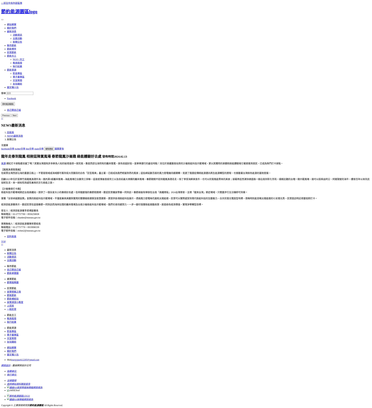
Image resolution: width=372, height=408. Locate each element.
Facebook (11, 98)
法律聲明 (11, 380)
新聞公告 (17, 42)
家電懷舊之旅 (14, 292)
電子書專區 (18, 77)
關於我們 (11, 351)
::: (2, 3)
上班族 (10, 306)
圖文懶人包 (13, 354)
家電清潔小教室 (15, 302)
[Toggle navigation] (2, 19)
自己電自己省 (14, 110)
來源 (3, 163)
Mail (9, 360)
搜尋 (3, 93)
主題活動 (17, 38)
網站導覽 (11, 347)
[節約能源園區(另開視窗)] (18, 396)
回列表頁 (11, 236)
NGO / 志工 (18, 59)
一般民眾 (11, 309)
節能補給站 (13, 299)
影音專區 (17, 73)
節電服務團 (13, 282)
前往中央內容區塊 (12, 3)
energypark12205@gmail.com (25, 360)
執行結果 (17, 66)
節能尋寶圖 (13, 273)
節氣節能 (11, 295)
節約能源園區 (8, 104)
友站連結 (17, 84)
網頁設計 (5, 365)
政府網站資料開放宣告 (18, 384)
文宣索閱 (17, 80)
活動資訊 (17, 35)
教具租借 (17, 63)
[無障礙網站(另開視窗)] (24, 387)
